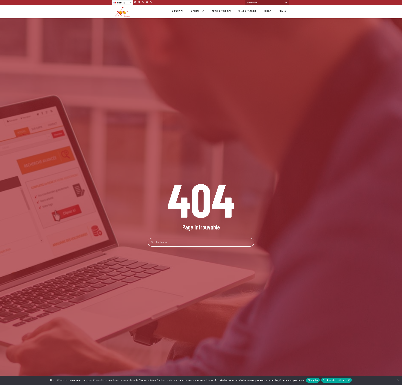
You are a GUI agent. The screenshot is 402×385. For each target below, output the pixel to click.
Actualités (197, 11)
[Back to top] (389, 375)
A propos (177, 11)
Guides (268, 11)
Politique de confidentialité (336, 380)
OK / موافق (313, 380)
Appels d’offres (221, 11)
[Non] (398, 380)
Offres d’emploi (247, 11)
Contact (284, 11)
